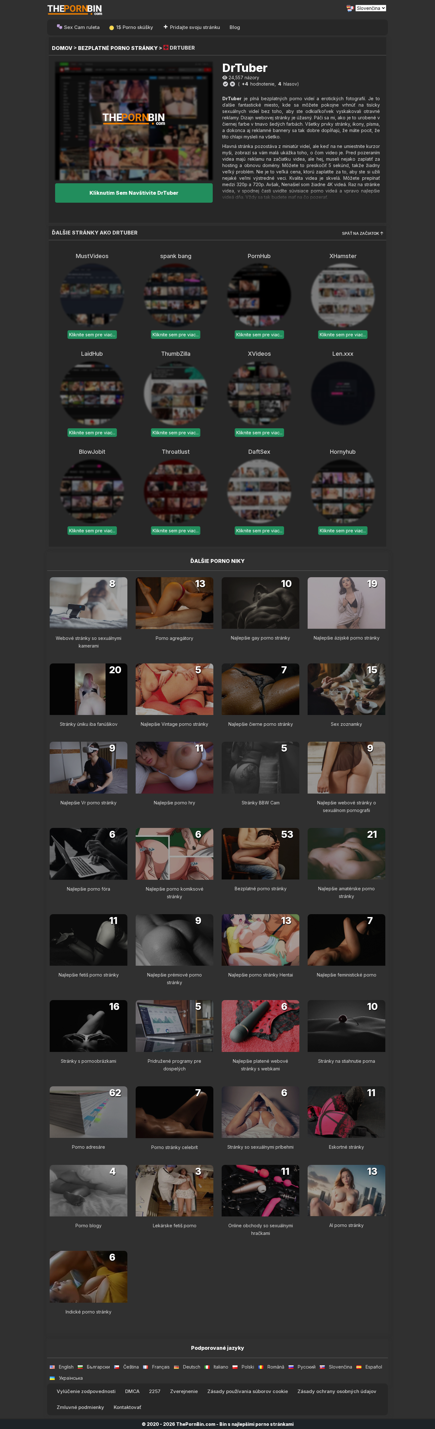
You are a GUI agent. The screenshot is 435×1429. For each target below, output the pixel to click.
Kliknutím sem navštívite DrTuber (133, 193)
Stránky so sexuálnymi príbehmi (260, 1147)
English (66, 1366)
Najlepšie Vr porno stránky (89, 802)
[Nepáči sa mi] (232, 84)
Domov (62, 48)
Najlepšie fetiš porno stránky (89, 974)
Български (98, 1366)
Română (275, 1366)
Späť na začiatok (361, 233)
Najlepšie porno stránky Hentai (260, 974)
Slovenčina (340, 1366)
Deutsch (191, 1366)
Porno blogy (88, 1225)
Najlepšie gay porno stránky (260, 638)
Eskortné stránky (346, 1147)
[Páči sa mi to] (225, 84)
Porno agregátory (174, 638)
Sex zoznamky (346, 724)
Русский (307, 1366)
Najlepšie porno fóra (88, 889)
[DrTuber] (134, 121)
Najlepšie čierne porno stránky (260, 724)
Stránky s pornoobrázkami (88, 1061)
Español (374, 1366)
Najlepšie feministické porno (346, 974)
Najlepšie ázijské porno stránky (347, 638)
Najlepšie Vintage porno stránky (174, 724)
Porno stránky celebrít (174, 1147)
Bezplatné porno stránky (118, 48)
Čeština (131, 1366)
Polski (248, 1366)
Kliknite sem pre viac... (92, 334)
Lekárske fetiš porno (174, 1225)
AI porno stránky (346, 1225)
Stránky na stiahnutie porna (346, 1061)
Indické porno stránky (88, 1311)
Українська (71, 1378)
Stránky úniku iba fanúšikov (89, 724)
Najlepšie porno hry (174, 802)
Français (161, 1366)
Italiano (221, 1366)
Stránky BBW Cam (261, 802)
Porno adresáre (88, 1147)
